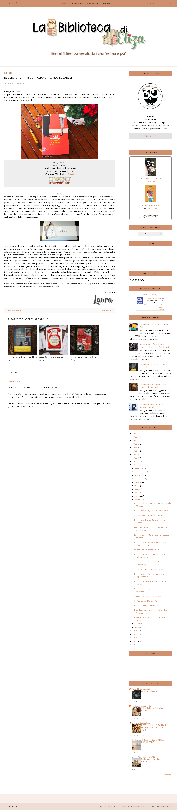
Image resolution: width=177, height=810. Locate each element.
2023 (134, 443)
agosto (138, 482)
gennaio (138, 627)
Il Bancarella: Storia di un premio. (149, 515)
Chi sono (150, 136)
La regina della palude (150, 691)
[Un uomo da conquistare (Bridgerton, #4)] (150, 175)
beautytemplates (141, 806)
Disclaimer (92, 3)
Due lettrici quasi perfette (143, 756)
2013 (134, 641)
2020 (134, 454)
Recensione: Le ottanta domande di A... (53, 358)
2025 (134, 436)
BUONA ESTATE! (148, 742)
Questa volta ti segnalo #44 (146, 549)
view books (161, 309)
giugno (138, 489)
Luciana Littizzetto (151, 208)
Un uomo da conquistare (150, 178)
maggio (138, 492)
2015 (134, 634)
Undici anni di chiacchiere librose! (151, 760)
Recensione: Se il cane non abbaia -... (22, 358)
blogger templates (166, 806)
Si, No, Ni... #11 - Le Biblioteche (148, 569)
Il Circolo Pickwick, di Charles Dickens (153, 709)
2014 (134, 637)
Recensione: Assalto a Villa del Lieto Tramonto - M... (150, 543)
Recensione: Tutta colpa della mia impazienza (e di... (149, 575)
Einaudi (8, 72)
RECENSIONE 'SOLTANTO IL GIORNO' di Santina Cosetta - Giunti (154, 727)
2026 (134, 433)
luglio (137, 485)
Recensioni (77, 3)
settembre (139, 478)
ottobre (138, 475)
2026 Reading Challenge (150, 295)
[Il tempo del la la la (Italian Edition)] (150, 201)
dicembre (139, 468)
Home (65, 3)
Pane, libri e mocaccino (142, 689)
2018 (134, 461)
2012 (134, 644)
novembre (139, 471)
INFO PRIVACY (15, 381)
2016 (134, 630)
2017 (134, 464)
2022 (134, 447)
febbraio (138, 623)
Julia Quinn (151, 181)
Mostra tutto (167, 774)
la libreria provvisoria (141, 706)
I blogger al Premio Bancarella (147, 596)
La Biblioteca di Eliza (14, 83)
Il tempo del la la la (150, 205)
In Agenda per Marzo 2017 (146, 600)
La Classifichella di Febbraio (146, 605)
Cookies (106, 3)
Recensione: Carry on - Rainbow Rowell (151, 510)
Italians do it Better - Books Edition (148, 740)
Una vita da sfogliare (141, 723)
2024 (134, 440)
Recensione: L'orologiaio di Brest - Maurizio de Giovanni (154, 385)
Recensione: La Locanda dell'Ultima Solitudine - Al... (149, 556)
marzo (137, 499)
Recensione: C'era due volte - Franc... (83, 358)
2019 (134, 457)
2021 (134, 450)
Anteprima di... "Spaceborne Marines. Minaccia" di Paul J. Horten (155, 345)
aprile (137, 496)
